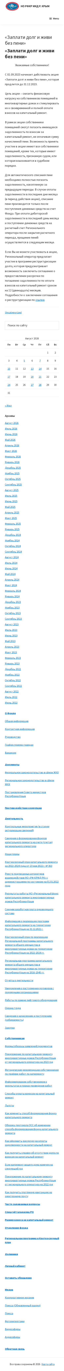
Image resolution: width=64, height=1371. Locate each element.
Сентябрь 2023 (13, 618)
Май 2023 (10, 641)
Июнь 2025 (11, 501)
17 (9, 376)
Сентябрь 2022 (13, 685)
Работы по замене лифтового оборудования (31, 1000)
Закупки (10, 1027)
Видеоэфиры (12, 1329)
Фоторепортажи (14, 1321)
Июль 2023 (11, 630)
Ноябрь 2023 (12, 607)
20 (32, 376)
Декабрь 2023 (13, 602)
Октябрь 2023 (13, 613)
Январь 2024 (12, 596)
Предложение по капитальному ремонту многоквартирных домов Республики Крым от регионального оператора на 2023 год (30, 1058)
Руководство (13, 736)
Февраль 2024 (13, 590)
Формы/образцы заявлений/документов (28, 1046)
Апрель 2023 (12, 646)
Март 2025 (11, 518)
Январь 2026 (12, 462)
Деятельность (14, 818)
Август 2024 (12, 557)
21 (40, 376)
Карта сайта (48, 1364)
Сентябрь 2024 (13, 551)
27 (32, 384)
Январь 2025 (12, 529)
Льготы (9, 1105)
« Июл (8, 405)
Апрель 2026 (12, 445)
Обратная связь (15, 1348)
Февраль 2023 (13, 658)
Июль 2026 (11, 428)
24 (9, 384)
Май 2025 (10, 506)
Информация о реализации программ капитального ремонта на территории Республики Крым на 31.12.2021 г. (28, 925)
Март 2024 (11, 585)
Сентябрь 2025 (13, 484)
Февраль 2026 (13, 456)
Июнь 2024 (11, 568)
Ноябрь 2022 (12, 674)
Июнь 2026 (11, 434)
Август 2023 (12, 624)
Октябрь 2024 (13, 546)
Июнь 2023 (11, 635)
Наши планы (12, 854)
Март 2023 (11, 652)
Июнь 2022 (11, 702)
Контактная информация (20, 729)
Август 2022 (12, 691)
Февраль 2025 (13, 523)
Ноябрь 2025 (12, 473)
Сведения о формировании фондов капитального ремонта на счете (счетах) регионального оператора (29, 842)
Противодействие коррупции (23, 808)
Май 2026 (10, 439)
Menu (56, 18)
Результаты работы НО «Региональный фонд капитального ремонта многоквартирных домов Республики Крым (31, 897)
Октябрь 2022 (13, 680)
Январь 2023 (12, 663)
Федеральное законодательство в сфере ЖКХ (32, 772)
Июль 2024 (11, 562)
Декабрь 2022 (13, 669)
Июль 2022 (11, 697)
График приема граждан (19, 744)
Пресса (9, 1313)
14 (40, 368)
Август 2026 (12, 423)
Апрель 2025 (12, 512)
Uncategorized (13, 312)
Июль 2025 (11, 495)
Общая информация (16, 721)
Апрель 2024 (12, 579)
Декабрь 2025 (13, 467)
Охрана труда (13, 1008)
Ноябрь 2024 (12, 540)
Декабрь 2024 (13, 534)
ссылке (39, 300)
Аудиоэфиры (12, 1337)
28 (40, 384)
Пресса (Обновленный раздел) (23, 1305)
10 (9, 368)
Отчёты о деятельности (19, 980)
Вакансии (10, 752)
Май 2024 (10, 574)
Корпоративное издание (19, 1297)
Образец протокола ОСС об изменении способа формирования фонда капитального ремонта (31, 1129)
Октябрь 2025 (13, 479)
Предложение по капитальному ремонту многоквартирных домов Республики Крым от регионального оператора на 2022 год (30, 1180)
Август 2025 (12, 490)
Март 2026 (11, 451)
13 (32, 368)
